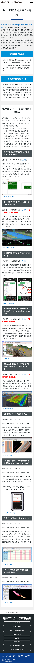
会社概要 (17, 638)
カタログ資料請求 (10, 656)
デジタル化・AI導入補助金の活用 (10, 660)
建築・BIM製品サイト (17, 649)
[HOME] (2, 612)
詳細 (24, 160)
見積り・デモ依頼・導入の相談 (26, 656)
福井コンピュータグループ (17, 645)
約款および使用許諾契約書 (17, 630)
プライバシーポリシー (17, 626)
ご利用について (17, 634)
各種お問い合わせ (17, 642)
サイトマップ (17, 623)
